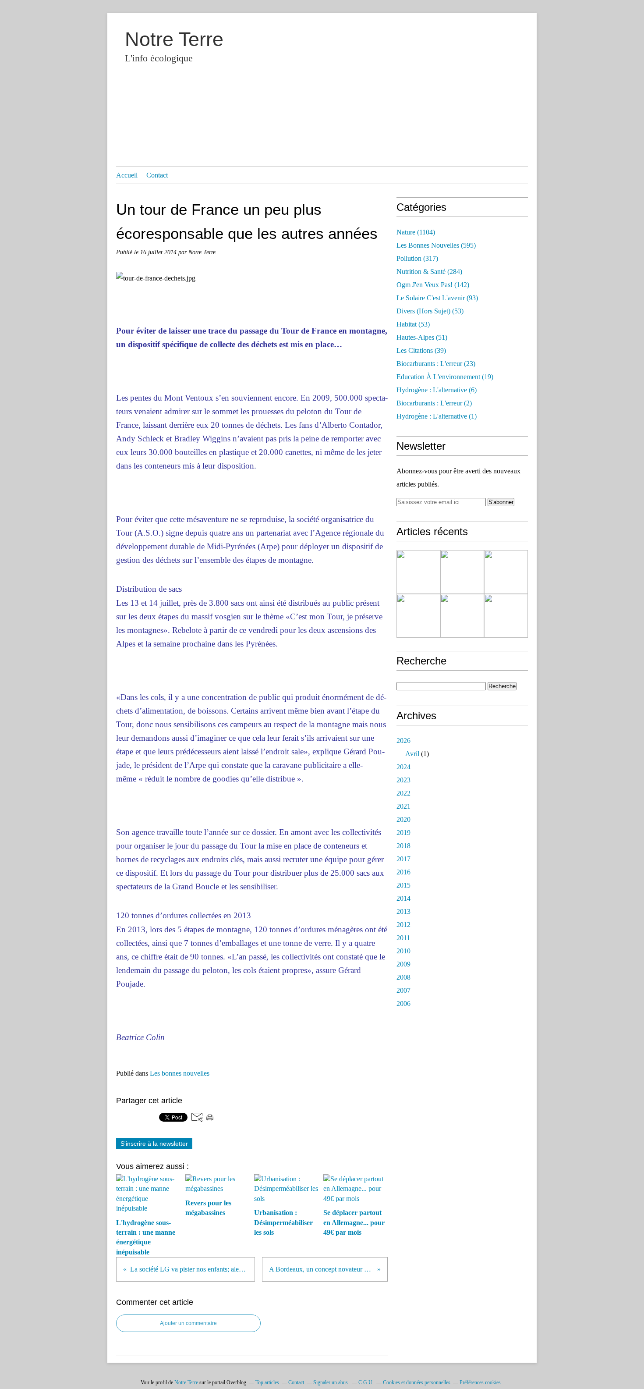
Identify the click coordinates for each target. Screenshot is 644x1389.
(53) (430, 311)
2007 (403, 990)
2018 (403, 845)
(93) (437, 298)
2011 (403, 937)
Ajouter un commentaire (188, 1323)
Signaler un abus (331, 1382)
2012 (403, 924)
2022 (403, 793)
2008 (403, 977)
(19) (444, 376)
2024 (403, 767)
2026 (403, 740)
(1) (436, 416)
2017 (403, 859)
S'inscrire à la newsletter (154, 1143)
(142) (432, 284)
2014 (403, 898)
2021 (403, 806)
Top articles (267, 1382)
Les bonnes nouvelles (179, 1073)
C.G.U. (366, 1382)
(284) (429, 271)
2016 (403, 872)
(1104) (415, 232)
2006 (403, 1003)
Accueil (127, 175)
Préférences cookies (480, 1382)
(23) (435, 363)
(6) (436, 390)
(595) (436, 245)
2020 (403, 819)
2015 (403, 885)
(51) (421, 337)
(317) (417, 258)
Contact (157, 175)
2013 (403, 911)
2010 (403, 951)
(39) (421, 350)
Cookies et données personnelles (416, 1382)
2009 (403, 964)
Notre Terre (174, 39)
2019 (403, 832)
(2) (434, 403)
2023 (403, 780)
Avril (412, 753)
